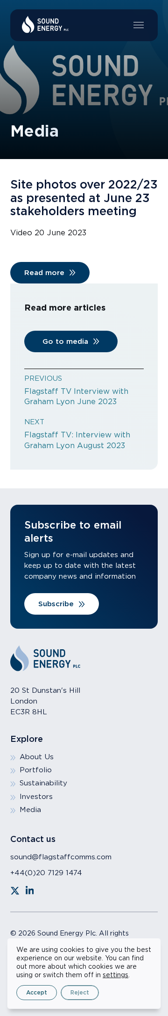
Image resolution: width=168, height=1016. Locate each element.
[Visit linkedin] (30, 890)
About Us (37, 756)
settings (115, 975)
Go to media (65, 341)
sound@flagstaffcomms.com (61, 856)
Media (30, 809)
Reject (79, 992)
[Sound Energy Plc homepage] (45, 24)
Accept (36, 992)
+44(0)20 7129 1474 (46, 872)
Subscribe (56, 603)
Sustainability (43, 782)
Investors (36, 796)
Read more (44, 272)
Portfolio (36, 769)
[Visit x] (15, 890)
